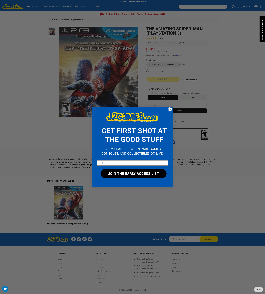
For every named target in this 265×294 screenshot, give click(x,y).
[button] (132, 134)
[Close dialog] (170, 109)
